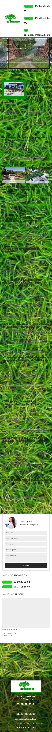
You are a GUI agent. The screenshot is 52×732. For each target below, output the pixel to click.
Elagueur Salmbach (9, 665)
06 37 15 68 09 (22, 586)
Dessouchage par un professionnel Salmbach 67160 (42, 665)
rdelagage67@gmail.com (37, 35)
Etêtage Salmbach (26, 662)
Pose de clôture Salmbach (8, 660)
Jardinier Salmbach (9, 656)
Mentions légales (26, 728)
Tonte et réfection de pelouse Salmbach (25, 668)
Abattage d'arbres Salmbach (8, 669)
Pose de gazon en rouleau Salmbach (42, 657)
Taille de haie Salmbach (24, 657)
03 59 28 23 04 (22, 582)
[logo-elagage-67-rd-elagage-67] (12, 19)
